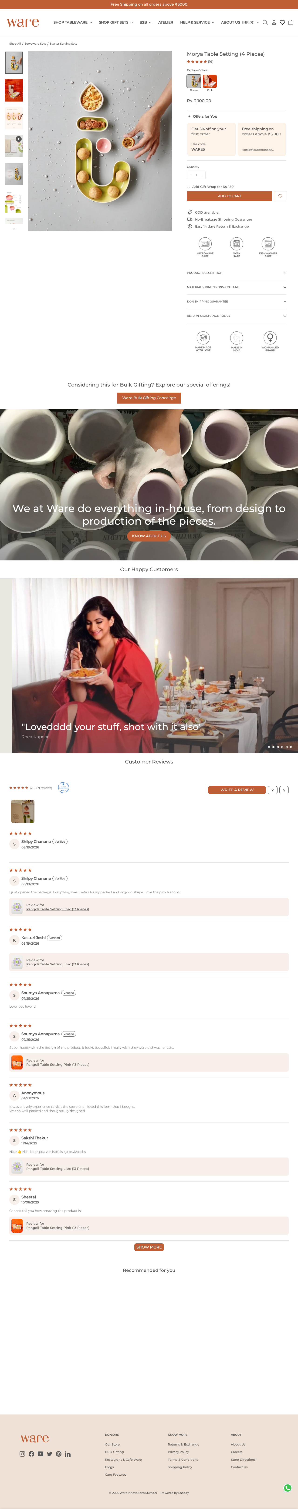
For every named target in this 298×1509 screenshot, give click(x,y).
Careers (237, 1452)
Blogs (109, 1467)
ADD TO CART (19, 1393)
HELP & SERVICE (195, 22)
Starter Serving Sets (63, 43)
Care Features (115, 1474)
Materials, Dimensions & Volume (213, 287)
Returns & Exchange (183, 1444)
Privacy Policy (178, 1452)
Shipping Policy (180, 1467)
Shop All (15, 43)
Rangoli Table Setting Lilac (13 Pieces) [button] (57, 909)
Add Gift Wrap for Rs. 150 (213, 187)
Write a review (237, 790)
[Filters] (273, 790)
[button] (197, 62)
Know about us (149, 536)
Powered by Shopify (175, 1493)
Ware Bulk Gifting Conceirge (149, 398)
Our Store (112, 1444)
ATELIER (165, 22)
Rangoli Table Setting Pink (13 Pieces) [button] (57, 1064)
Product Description (205, 272)
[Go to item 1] (22, 811)
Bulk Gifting (114, 1452)
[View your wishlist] (282, 22)
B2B (144, 22)
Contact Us (239, 1467)
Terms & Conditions (183, 1459)
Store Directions (243, 1459)
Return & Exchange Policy (208, 315)
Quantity (193, 167)
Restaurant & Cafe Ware (123, 1459)
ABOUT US (230, 22)
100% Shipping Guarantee (207, 301)
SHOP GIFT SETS (114, 22)
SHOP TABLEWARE (71, 22)
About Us (238, 1444)
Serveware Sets (35, 43)
